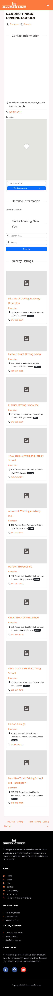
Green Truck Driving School (23, 617)
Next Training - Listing (39, 822)
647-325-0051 (17, 320)
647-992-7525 (17, 803)
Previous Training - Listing (14, 822)
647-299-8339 (17, 532)
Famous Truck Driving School (24, 354)
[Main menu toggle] (48, 5)
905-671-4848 (17, 690)
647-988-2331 (17, 422)
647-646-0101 (17, 477)
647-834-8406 (17, 634)
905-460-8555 (17, 744)
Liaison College (16, 724)
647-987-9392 (17, 583)
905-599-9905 (17, 371)
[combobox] (26, 183)
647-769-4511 (15, 112)
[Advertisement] (26, 68)
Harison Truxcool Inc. (20, 566)
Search (26, 248)
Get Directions (20, 188)
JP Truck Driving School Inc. (23, 405)
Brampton (12, 308)
